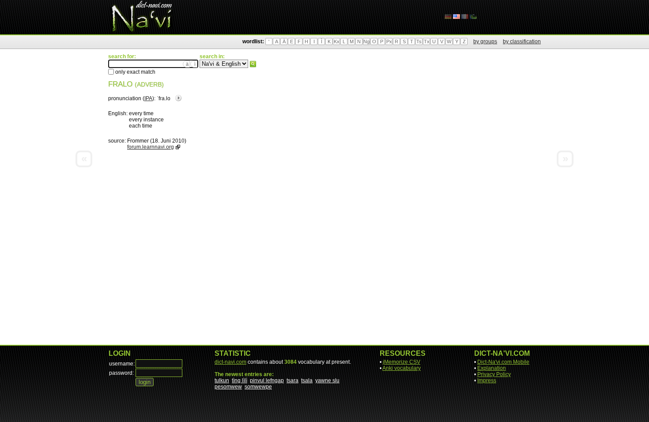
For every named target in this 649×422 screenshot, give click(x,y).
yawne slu (327, 380)
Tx (427, 41)
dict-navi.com (230, 362)
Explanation (491, 368)
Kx (337, 41)
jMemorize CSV (401, 362)
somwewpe (258, 387)
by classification (522, 41)
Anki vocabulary (401, 368)
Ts (419, 41)
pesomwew (228, 387)
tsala (307, 380)
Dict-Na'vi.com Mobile (503, 362)
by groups (485, 41)
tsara (292, 380)
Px (389, 41)
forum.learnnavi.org (150, 147)
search (253, 64)
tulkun (222, 380)
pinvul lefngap (267, 380)
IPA (148, 98)
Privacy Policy (494, 374)
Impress (486, 380)
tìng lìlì (239, 380)
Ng (366, 41)
